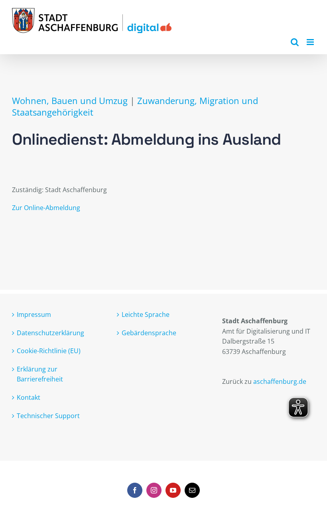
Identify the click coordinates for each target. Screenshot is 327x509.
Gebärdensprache (149, 332)
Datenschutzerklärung (50, 332)
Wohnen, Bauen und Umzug (70, 100)
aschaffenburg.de (279, 381)
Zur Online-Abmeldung (46, 207)
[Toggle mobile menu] (311, 42)
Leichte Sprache (145, 314)
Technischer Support (48, 415)
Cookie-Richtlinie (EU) (49, 350)
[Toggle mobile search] (295, 42)
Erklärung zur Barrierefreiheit (40, 374)
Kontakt (28, 397)
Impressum (34, 314)
